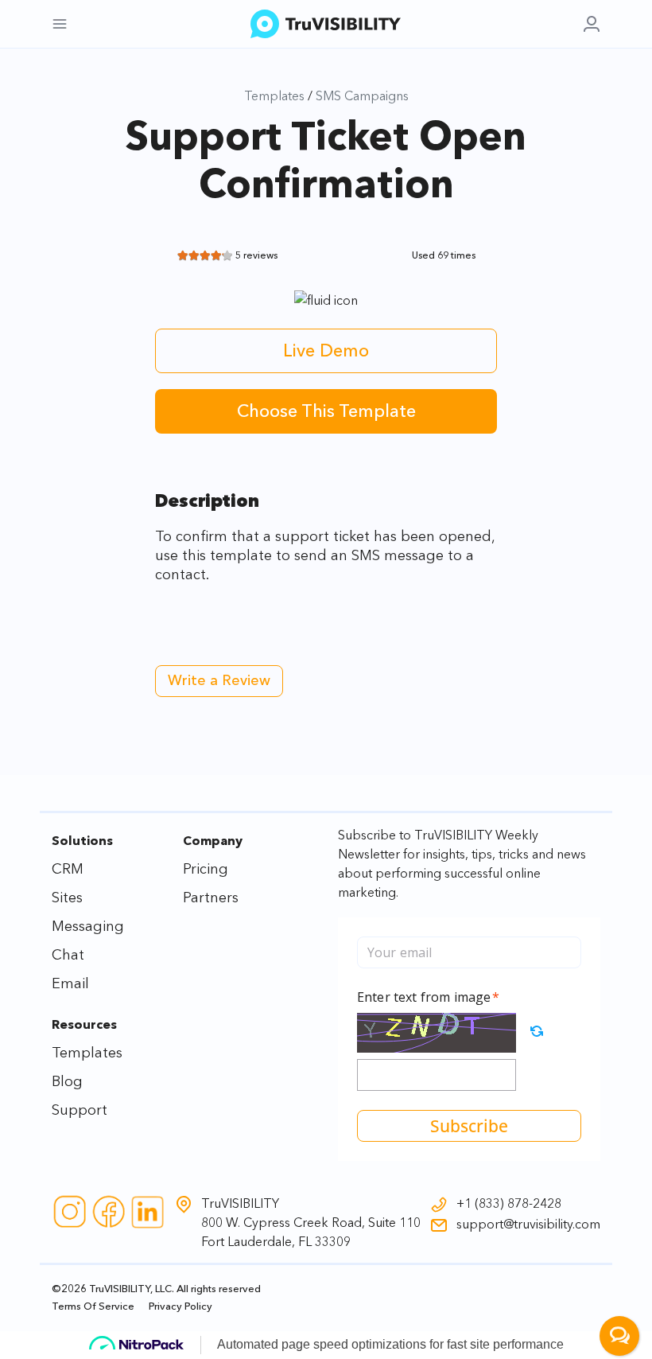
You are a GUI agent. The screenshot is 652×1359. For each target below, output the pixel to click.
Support (79, 1110)
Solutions (82, 840)
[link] (591, 24)
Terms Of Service (93, 1305)
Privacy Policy (180, 1305)
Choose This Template (326, 411)
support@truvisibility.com (528, 1224)
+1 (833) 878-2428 (508, 1203)
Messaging (88, 926)
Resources (84, 1024)
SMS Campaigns (362, 95)
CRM (67, 869)
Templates (274, 95)
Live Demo (326, 350)
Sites (67, 897)
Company (213, 840)
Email (70, 983)
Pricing (205, 869)
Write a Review (219, 680)
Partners (211, 897)
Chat (68, 955)
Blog (67, 1081)
